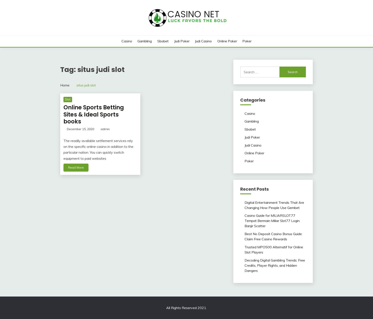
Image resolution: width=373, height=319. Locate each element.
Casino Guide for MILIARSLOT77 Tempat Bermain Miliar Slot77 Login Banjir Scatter (272, 220)
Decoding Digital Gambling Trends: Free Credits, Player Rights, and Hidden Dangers (275, 265)
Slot (68, 99)
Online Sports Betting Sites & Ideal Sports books (93, 114)
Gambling (145, 41)
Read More (76, 167)
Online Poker (227, 41)
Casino (127, 41)
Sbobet (163, 41)
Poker (246, 41)
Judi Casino (203, 41)
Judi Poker (182, 41)
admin (105, 129)
